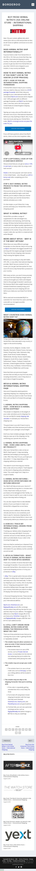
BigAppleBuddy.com (14, 711)
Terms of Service (23, 859)
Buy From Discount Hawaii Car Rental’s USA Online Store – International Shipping (17, 822)
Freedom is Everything (19, 861)
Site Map (9, 861)
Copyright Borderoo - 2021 (10, 859)
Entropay (23, 671)
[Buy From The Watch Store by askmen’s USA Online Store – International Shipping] (18, 788)
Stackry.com (21, 702)
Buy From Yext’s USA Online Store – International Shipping (14, 845)
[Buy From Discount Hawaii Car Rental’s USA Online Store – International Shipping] (18, 811)
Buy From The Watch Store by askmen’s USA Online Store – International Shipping (17, 799)
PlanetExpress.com (14, 704)
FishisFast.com (12, 702)
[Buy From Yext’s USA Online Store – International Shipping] (18, 835)
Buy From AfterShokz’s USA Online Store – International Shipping (17, 775)
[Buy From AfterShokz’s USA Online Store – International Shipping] (18, 765)
